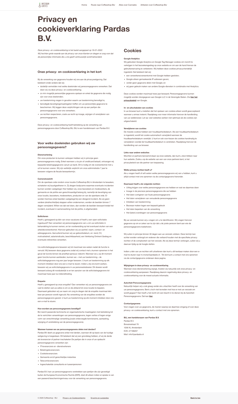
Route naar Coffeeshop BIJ (103, 5)
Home (84, 5)
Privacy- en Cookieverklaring (74, 398)
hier (151, 296)
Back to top (195, 398)
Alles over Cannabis (128, 5)
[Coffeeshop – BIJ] (44, 5)
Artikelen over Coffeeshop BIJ (154, 5)
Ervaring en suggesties (100, 398)
